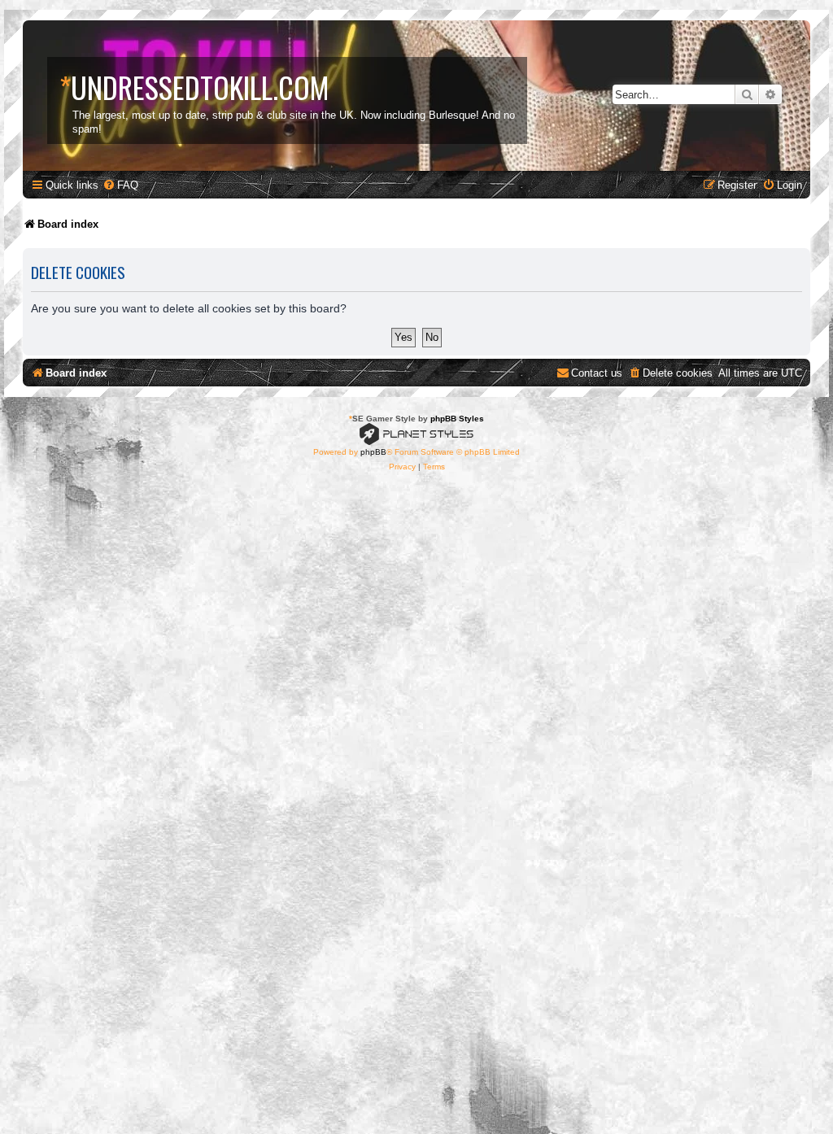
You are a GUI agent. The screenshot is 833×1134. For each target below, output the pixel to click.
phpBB (373, 451)
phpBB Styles (457, 418)
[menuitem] (120, 185)
